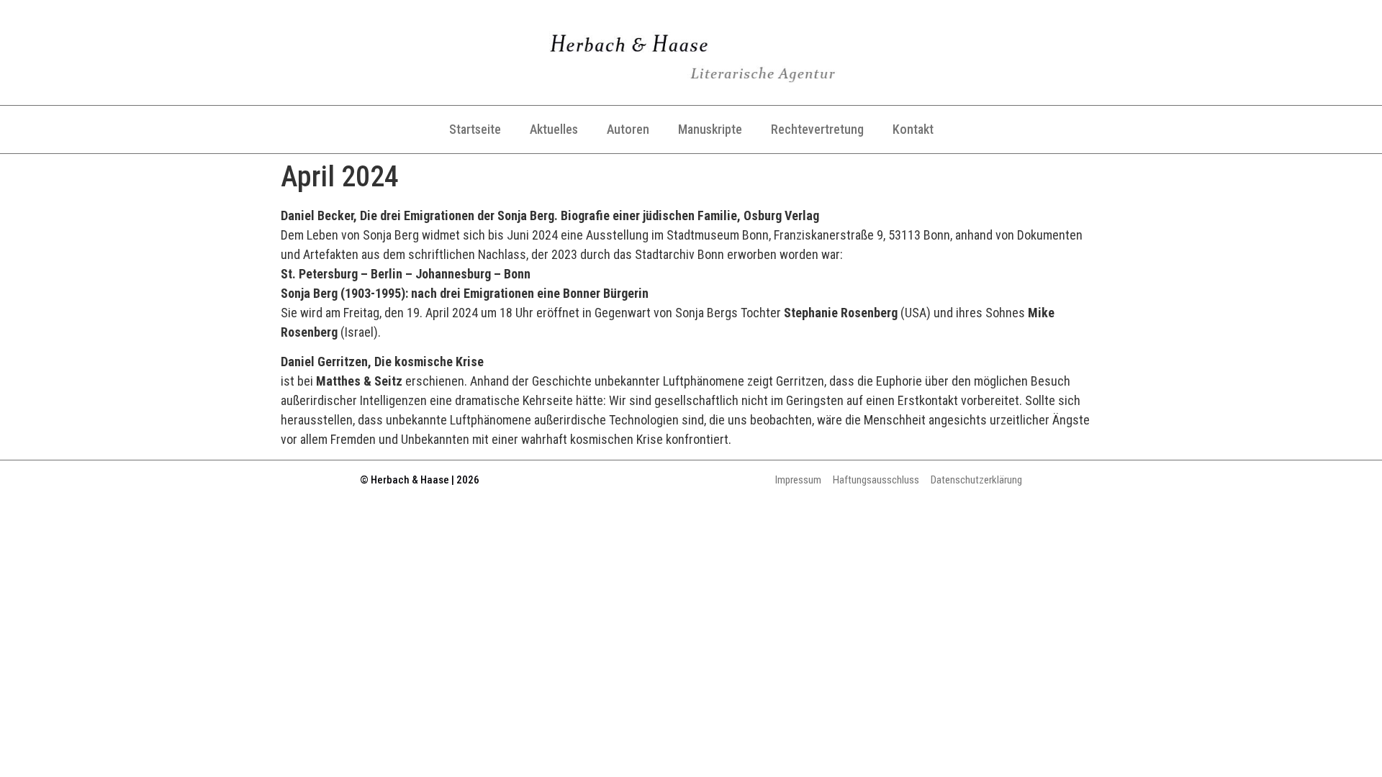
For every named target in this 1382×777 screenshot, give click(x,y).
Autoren (628, 129)
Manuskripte (710, 129)
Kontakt (913, 129)
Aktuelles (554, 129)
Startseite (475, 129)
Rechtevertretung (817, 129)
